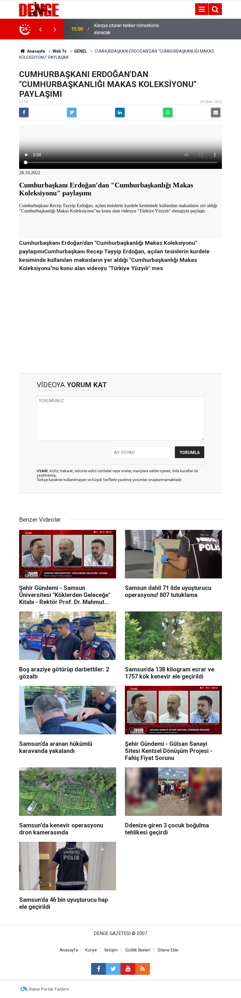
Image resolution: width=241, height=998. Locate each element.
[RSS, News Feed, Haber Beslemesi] (142, 969)
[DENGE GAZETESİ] (39, 8)
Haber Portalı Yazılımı (49, 989)
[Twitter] (71, 112)
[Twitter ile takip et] (113, 969)
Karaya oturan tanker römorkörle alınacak (126, 29)
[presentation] (40, 29)
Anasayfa (35, 51)
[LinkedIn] (120, 112)
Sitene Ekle (168, 950)
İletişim (111, 950)
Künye (91, 950)
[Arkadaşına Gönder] (215, 112)
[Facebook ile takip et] (98, 969)
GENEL (80, 51)
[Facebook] (24, 112)
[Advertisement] (120, 323)
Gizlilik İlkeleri (137, 950)
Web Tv (59, 51)
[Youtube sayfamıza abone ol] (127, 969)
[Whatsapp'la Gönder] (168, 112)
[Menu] (201, 9)
